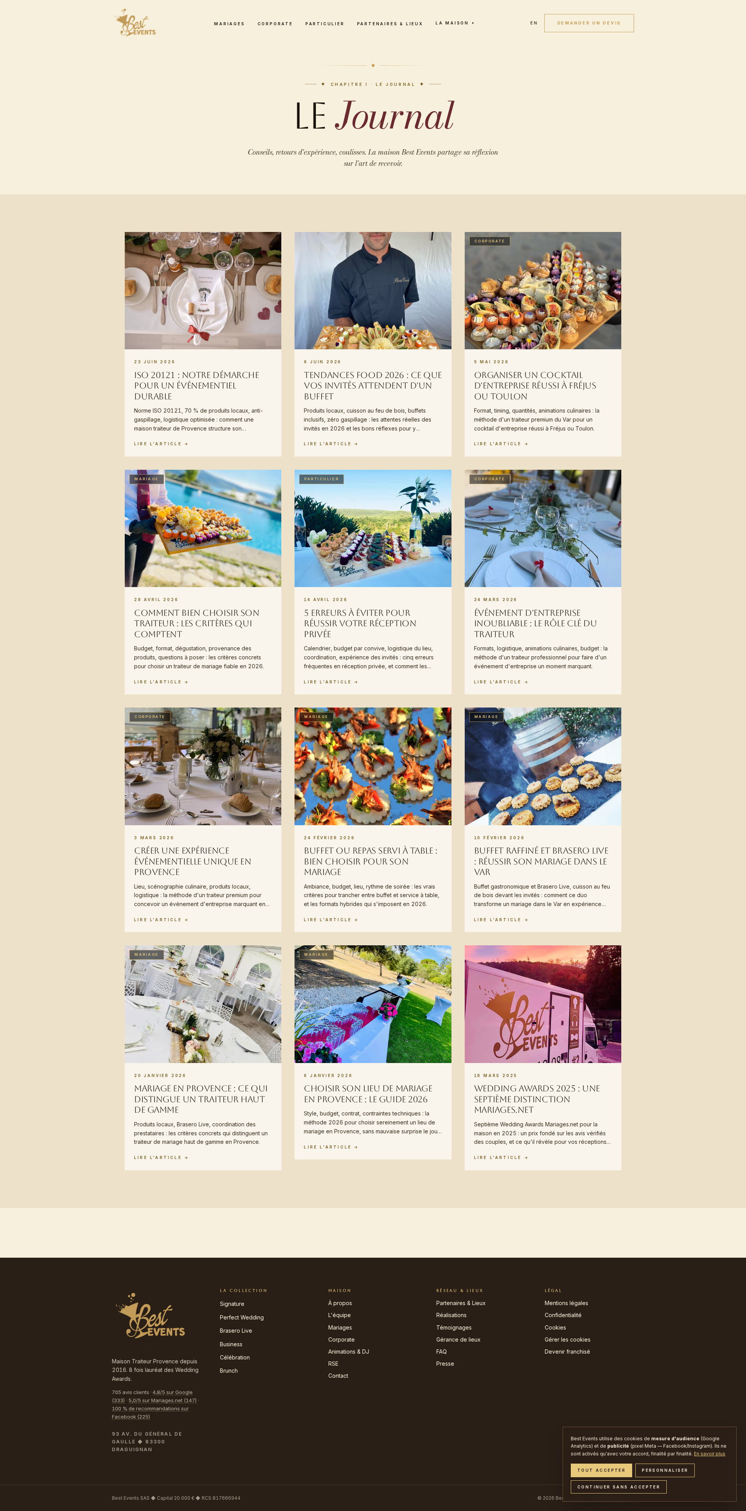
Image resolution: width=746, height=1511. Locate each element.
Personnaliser (665, 1470)
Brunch (229, 1370)
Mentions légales (566, 1303)
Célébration (235, 1357)
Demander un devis (589, 23)
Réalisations (451, 1315)
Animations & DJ (348, 1351)
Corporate (275, 23)
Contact (338, 1375)
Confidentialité (563, 1315)
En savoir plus (709, 1454)
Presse (445, 1363)
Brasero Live (236, 1330)
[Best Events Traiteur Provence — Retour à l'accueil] (135, 23)
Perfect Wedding (242, 1317)
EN (534, 23)
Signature (232, 1303)
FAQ (441, 1351)
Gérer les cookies (568, 1339)
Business (231, 1344)
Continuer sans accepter (618, 1487)
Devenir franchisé (567, 1351)
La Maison (455, 23)
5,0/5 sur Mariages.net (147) (163, 1400)
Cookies (555, 1327)
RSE (333, 1363)
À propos (340, 1303)
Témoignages (454, 1327)
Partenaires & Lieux (390, 23)
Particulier (325, 23)
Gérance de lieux (458, 1339)
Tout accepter (601, 1470)
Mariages (229, 23)
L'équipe (339, 1315)
